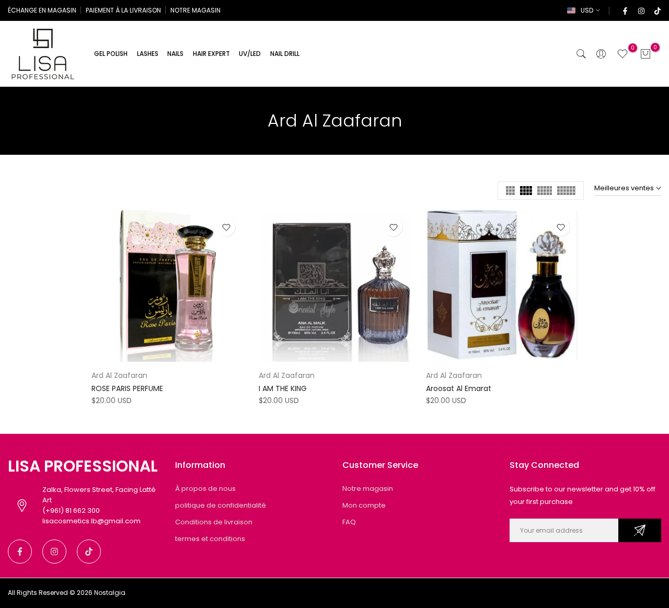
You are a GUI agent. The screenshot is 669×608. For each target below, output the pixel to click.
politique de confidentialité (220, 505)
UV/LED (250, 53)
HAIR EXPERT (211, 53)
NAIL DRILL (284, 53)
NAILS (175, 53)
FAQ (349, 522)
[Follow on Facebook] (624, 10)
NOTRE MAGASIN (195, 10)
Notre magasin (367, 489)
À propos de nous (205, 489)
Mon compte (364, 505)
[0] (622, 54)
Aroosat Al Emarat (458, 388)
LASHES (147, 53)
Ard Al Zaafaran (119, 375)
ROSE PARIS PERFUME (127, 388)
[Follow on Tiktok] (657, 10)
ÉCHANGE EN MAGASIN (42, 10)
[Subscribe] (639, 530)
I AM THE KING (283, 388)
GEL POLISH (111, 53)
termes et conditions (210, 539)
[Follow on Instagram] (641, 10)
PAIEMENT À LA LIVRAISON (123, 10)
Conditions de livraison (213, 522)
